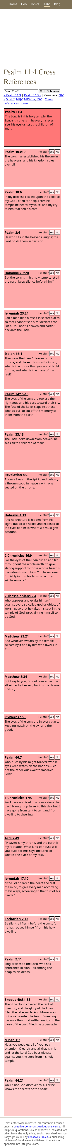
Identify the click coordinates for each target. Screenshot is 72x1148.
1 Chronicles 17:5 (18, 797)
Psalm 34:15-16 (16, 394)
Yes (52, 151)
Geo (24, 4)
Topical (35, 4)
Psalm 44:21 (14, 1080)
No (57, 151)
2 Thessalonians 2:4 (20, 596)
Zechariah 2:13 (16, 919)
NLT (12, 99)
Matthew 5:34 (16, 676)
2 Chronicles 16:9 (18, 555)
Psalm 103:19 (15, 152)
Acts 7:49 (12, 838)
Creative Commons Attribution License (37, 1126)
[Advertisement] (36, 38)
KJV (6, 99)
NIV (61, 95)
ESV (39, 99)
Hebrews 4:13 (15, 515)
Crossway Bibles (38, 1137)
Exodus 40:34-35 (17, 999)
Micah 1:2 (12, 1040)
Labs (47, 4)
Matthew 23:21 (17, 636)
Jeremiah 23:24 (16, 313)
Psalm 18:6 (13, 192)
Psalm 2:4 (12, 232)
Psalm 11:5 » (32, 95)
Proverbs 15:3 (15, 717)
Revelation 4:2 (16, 475)
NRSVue (29, 99)
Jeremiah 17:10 (16, 878)
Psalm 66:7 (13, 757)
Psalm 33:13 (14, 434)
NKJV (19, 99)
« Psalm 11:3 (12, 95)
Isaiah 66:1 (13, 353)
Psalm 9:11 (13, 959)
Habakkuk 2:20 (17, 273)
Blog (57, 4)
